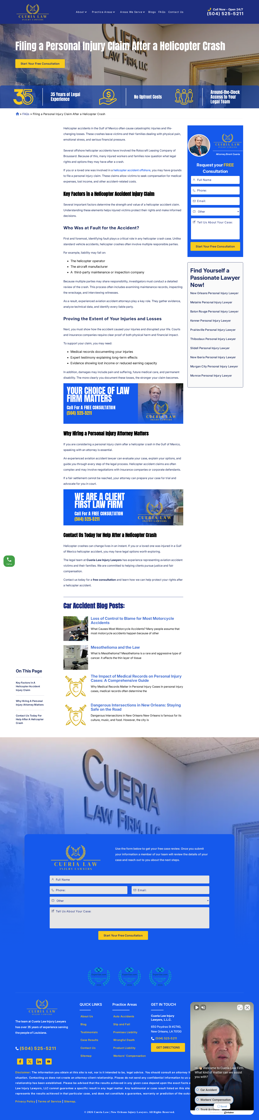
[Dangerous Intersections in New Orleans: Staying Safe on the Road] (75, 715)
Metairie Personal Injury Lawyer (211, 302)
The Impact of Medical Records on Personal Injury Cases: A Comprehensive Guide (136, 678)
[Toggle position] (240, 1007)
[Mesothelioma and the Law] (75, 657)
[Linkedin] (39, 1062)
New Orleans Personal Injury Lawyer (17, 114)
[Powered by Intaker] (229, 1113)
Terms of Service (49, 1101)
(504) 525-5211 (225, 13)
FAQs (162, 11)
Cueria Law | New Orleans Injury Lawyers (120, 1112)
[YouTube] (49, 1062)
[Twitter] (30, 1062)
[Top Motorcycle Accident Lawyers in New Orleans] (99, 976)
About (80, 11)
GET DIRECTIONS (168, 1047)
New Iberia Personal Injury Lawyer (213, 357)
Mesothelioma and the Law (115, 647)
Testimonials (89, 1032)
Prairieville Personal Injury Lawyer (213, 329)
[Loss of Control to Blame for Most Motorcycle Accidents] (75, 628)
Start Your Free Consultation (40, 63)
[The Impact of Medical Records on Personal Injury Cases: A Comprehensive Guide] (75, 686)
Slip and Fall (121, 1024)
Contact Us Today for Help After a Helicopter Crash (30, 719)
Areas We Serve (131, 11)
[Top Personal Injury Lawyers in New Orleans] (160, 976)
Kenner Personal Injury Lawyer (210, 320)
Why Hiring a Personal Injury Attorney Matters (30, 702)
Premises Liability (125, 1032)
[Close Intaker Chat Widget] (247, 1007)
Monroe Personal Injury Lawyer (211, 375)
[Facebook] (20, 1062)
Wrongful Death (124, 1040)
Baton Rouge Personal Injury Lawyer (214, 311)
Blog (84, 1024)
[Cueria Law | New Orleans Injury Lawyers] (33, 12)
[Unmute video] (196, 1007)
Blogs (152, 11)
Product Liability (124, 1048)
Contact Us (176, 11)
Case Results (89, 1040)
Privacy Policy (25, 1101)
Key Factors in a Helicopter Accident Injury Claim (28, 686)
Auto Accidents (123, 1016)
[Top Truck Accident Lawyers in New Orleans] (129, 976)
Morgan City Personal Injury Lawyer (214, 366)
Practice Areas (102, 11)
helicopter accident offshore (131, 170)
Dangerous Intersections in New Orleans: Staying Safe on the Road (136, 707)
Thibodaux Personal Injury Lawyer (213, 339)
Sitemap (86, 1055)
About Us (87, 1016)
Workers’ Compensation (129, 1055)
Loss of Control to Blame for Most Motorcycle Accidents (132, 620)
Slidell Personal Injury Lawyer (210, 348)
